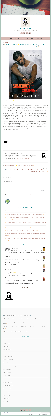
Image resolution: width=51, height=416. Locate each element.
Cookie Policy (22, 413)
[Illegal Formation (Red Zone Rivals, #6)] (44, 259)
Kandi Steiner (8, 249)
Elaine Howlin (5, 362)
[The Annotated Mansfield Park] (44, 267)
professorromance (14, 47)
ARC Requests (25, 38)
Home (11, 38)
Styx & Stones (8, 269)
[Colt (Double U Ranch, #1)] (44, 280)
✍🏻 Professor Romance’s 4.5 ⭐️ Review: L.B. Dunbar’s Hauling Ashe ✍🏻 (18, 164)
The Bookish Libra (6, 343)
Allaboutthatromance (7, 382)
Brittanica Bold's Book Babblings (9, 366)
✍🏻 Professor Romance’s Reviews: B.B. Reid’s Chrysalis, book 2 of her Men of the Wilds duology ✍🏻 (24, 214)
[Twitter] (26, 33)
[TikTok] (29, 33)
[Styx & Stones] (44, 272)
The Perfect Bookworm (8, 356)
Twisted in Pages (6, 392)
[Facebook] (21, 33)
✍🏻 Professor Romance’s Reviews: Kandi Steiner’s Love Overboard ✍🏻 (19, 211)
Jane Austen (7, 266)
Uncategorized (6, 42)
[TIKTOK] (29, 410)
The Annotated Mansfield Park (11, 264)
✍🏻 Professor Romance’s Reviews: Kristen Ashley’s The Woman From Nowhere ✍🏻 (21, 230)
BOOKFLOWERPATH (7, 349)
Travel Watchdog (6, 395)
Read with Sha (6, 346)
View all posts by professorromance (22, 158)
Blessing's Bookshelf (7, 369)
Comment (42, 190)
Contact (39, 38)
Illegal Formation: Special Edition (11, 248)
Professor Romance (25, 28)
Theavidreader (6, 398)
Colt (6, 277)
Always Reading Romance (8, 359)
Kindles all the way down (8, 385)
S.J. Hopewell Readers (7, 379)
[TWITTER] (27, 410)
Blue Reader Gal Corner (8, 375)
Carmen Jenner (8, 270)
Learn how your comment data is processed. (28, 194)
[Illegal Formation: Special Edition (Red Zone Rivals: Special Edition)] (44, 250)
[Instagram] (24, 33)
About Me (17, 38)
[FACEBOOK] (21, 410)
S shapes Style (6, 401)
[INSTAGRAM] (24, 410)
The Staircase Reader (7, 340)
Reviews (33, 38)
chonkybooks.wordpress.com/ (9, 388)
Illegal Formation (8, 256)
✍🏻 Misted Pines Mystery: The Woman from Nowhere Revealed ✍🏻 (18, 227)
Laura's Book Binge (7, 353)
